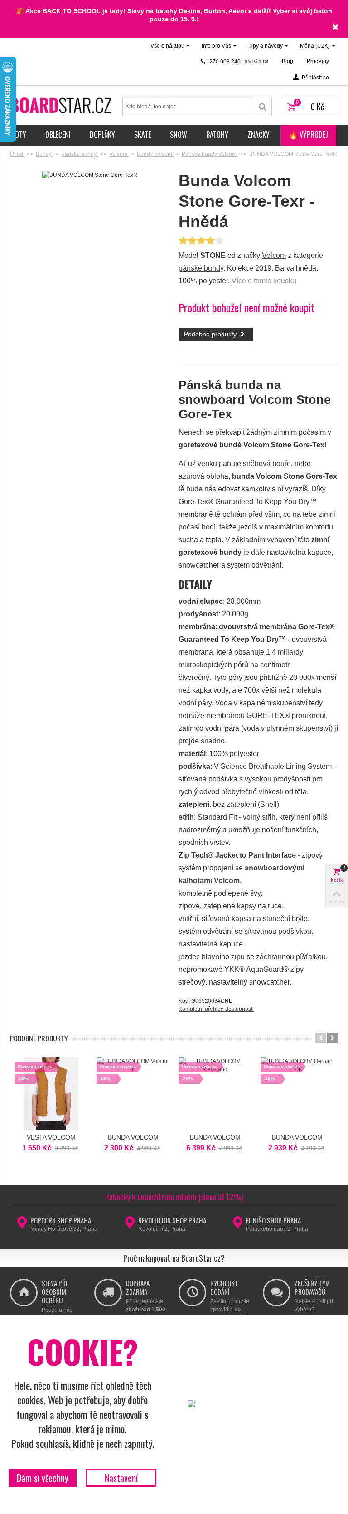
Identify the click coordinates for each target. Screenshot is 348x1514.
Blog (287, 61)
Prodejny (318, 61)
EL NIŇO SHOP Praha (273, 1220)
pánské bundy (201, 268)
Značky (258, 134)
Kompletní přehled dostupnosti (216, 1009)
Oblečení (58, 134)
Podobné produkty (211, 334)
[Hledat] (262, 106)
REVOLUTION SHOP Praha (172, 1220)
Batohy (217, 134)
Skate (142, 134)
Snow (178, 134)
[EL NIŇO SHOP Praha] (237, 1225)
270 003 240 (238, 61)
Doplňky (102, 134)
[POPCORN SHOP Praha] (22, 1225)
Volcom (274, 255)
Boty (18, 134)
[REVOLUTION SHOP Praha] (130, 1225)
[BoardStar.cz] (61, 105)
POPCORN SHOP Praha (60, 1220)
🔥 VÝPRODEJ (308, 134)
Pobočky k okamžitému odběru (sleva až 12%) (174, 1197)
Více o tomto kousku (264, 281)
